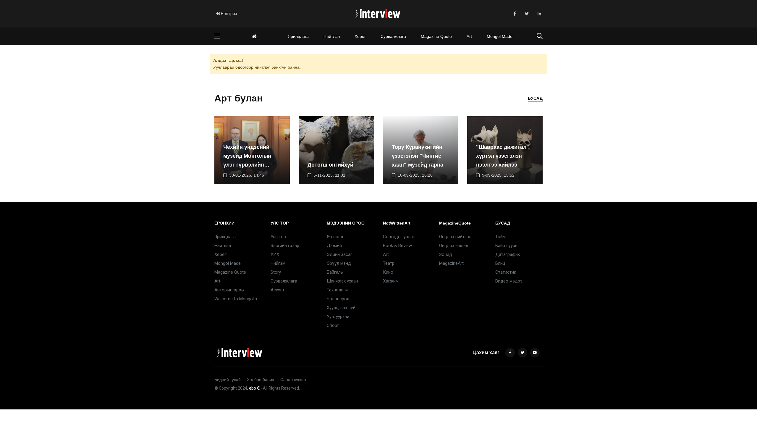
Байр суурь (506, 245)
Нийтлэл (331, 36)
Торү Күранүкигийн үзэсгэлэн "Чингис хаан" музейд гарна (417, 156)
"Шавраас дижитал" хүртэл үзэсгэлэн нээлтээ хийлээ (502, 156)
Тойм (500, 236)
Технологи (337, 290)
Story (276, 272)
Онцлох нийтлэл (455, 236)
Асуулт (277, 290)
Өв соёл (335, 236)
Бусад (535, 98)
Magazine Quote (436, 36)
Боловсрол (338, 298)
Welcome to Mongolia (235, 298)
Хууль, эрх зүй (341, 307)
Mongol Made (499, 36)
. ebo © (254, 388)
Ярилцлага (298, 36)
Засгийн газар (285, 245)
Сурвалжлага (393, 36)
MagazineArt (451, 263)
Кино (388, 272)
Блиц (500, 263)
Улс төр (278, 236)
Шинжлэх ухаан (342, 281)
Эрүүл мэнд (339, 263)
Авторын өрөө (229, 290)
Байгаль (335, 272)
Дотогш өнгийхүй (330, 165)
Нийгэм (278, 263)
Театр (388, 263)
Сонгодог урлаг (399, 236)
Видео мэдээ (509, 281)
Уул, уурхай (338, 316)
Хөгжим (391, 281)
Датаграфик (507, 254)
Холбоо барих (260, 379)
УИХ (275, 254)
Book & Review (397, 245)
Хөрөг (360, 36)
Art (469, 36)
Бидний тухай (227, 379)
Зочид (445, 254)
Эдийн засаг (339, 254)
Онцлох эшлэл (453, 245)
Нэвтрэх (228, 13)
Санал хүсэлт (293, 379)
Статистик (505, 272)
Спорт (333, 325)
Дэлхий (334, 245)
